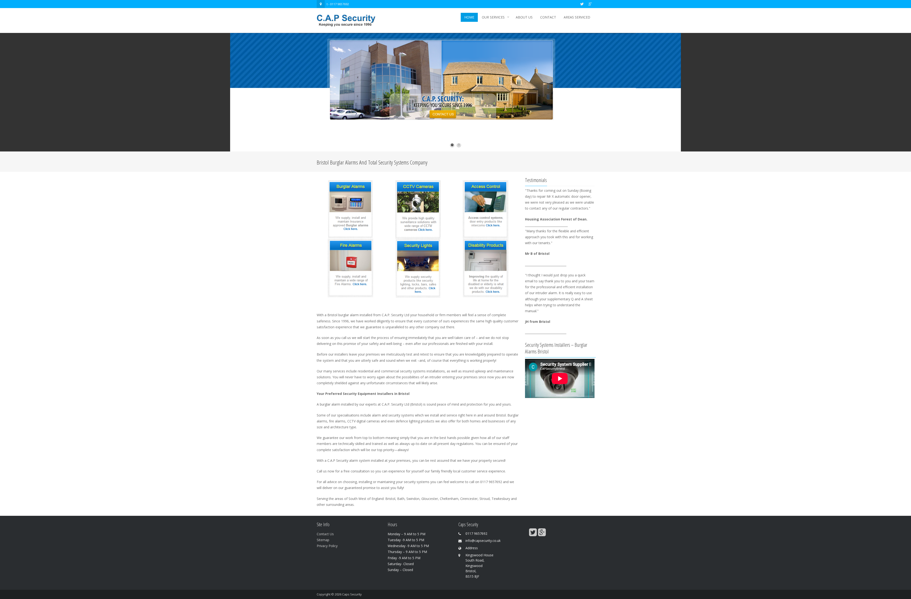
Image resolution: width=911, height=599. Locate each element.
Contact (548, 17)
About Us (524, 17)
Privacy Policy (327, 546)
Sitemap (323, 540)
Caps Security (352, 594)
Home (469, 17)
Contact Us (325, 534)
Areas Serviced (577, 17)
